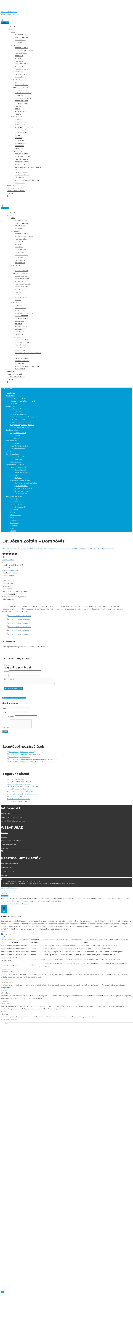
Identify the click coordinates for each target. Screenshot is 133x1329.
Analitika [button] (4, 990)
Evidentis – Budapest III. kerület (18, 784)
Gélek (12, 512)
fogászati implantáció (31, 549)
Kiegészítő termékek (14, 496)
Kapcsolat (4, 875)
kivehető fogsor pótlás (28, 762)
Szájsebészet (20, 77)
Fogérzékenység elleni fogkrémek (23, 417)
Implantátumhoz (16, 459)
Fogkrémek (10, 406)
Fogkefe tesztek (21, 154)
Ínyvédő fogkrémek (18, 419)
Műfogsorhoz (15, 462)
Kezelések (15, 45)
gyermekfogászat (95, 549)
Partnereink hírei (22, 37)
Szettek (13, 528)
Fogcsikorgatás (21, 101)
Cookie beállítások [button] (8, 904)
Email (6, 675)
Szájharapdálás (21, 132)
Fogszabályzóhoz (17, 457)
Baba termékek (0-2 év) (19, 467)
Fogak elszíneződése (23, 98)
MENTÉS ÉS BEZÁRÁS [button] (9, 1019)
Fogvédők (14, 510)
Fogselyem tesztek (22, 162)
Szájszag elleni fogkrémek (20, 422)
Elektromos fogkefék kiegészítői (22, 401)
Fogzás (18, 114)
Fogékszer (19, 56)
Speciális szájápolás (13, 454)
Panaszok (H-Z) (16, 116)
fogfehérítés (58, 549)
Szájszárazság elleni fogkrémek (22, 425)
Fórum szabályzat (7, 867)
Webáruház (11, 185)
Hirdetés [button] (4, 1001)
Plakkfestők (14, 520)
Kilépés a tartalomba (9, 12)
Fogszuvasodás (21, 111)
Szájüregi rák (20, 143)
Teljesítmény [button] (5, 980)
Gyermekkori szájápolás (15, 465)
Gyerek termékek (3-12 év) (20, 480)
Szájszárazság (21, 140)
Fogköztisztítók (12, 430)
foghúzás (67, 549)
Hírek (13, 32)
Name (6, 672)
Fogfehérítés (20, 58)
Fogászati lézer (21, 53)
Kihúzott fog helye (27, 752)
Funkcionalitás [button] (6, 969)
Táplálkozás (20, 183)
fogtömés (83, 549)
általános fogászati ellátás (12, 549)
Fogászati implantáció (24, 50)
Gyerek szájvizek (21, 494)
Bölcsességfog (21, 90)
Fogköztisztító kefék (18, 433)
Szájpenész (19, 135)
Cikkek (9, 29)
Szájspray (14, 525)
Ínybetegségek (20, 122)
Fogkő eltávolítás (22, 64)
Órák (12, 518)
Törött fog (19, 146)
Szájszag (18, 138)
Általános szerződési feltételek (11, 841)
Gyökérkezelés (21, 74)
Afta (16, 82)
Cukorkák (14, 499)
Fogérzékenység (21, 103)
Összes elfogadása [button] (22, 904)
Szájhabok (14, 523)
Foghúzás (19, 61)
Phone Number (8, 717)
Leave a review (8, 560)
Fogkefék (10, 396)
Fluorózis (19, 95)
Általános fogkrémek (18, 409)
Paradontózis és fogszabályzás (32, 759)
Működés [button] (4, 932)
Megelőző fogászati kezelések (27, 180)
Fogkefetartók (16, 504)
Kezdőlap (11, 26)
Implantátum (25, 757)
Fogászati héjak (21, 48)
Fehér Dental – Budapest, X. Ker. (18, 799)
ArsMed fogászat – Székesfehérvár (19, 789)
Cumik (17, 475)
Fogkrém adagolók (17, 507)
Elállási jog (4, 848)
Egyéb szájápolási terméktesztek (28, 167)
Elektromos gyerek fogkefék (26, 483)
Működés (7, 934)
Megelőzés (15, 169)
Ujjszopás (19, 148)
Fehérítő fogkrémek (18, 414)
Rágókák (18, 478)
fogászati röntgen (46, 549)
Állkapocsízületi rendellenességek (20, 86)
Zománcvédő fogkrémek (20, 427)
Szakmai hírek (20, 40)
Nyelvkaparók (15, 515)
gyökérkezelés (108, 549)
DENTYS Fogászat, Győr (15, 779)
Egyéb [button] (3, 1012)
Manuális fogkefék (17, 404)
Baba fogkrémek (21, 472)
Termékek (4, 833)
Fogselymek (15, 438)
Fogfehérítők (15, 502)
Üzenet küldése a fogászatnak (14, 698)
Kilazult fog (20, 124)
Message (5, 727)
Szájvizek (9, 451)
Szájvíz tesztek (21, 164)
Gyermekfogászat (22, 172)
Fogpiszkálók (15, 435)
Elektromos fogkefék (18, 398)
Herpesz (18, 119)
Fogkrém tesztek (21, 159)
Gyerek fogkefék (21, 486)
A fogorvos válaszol (16, 191)
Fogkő (17, 109)
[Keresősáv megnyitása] (2, 17)
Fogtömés (19, 72)
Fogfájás (18, 106)
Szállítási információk (8, 845)
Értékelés (7, 665)
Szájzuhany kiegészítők (19, 446)
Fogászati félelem (22, 175)
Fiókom (10, 193)
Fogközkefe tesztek (23, 156)
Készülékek (14, 443)
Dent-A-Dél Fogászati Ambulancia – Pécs (22, 794)
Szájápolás (19, 177)
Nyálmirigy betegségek (24, 127)
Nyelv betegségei (21, 130)
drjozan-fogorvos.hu (10, 570)
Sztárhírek (19, 42)
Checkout (4, 896)
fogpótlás (75, 549)
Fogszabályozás (21, 69)
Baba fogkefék (20, 470)
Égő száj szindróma (23, 93)
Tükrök (13, 531)
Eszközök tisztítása (17, 449)
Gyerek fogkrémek (22, 491)
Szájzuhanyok (11, 441)
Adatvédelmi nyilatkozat (9, 863)
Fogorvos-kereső (14, 188)
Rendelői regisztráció (8, 871)
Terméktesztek (16, 151)
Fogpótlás (19, 66)
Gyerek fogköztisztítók (23, 488)
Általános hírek (21, 34)
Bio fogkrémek (16, 412)
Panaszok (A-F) (16, 79)
